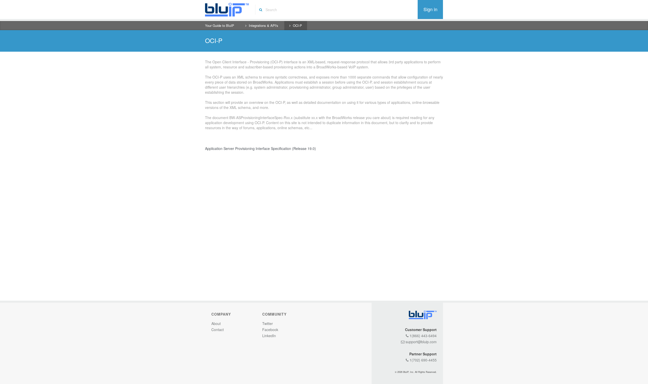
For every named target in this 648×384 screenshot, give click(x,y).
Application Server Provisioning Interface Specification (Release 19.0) (260, 148)
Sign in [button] (430, 9)
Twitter (267, 323)
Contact (217, 329)
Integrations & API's (263, 25)
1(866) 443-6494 (423, 335)
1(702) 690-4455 (423, 359)
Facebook (270, 329)
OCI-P (297, 25)
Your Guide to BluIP (219, 25)
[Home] (227, 9)
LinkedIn (269, 335)
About (216, 323)
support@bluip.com (420, 341)
